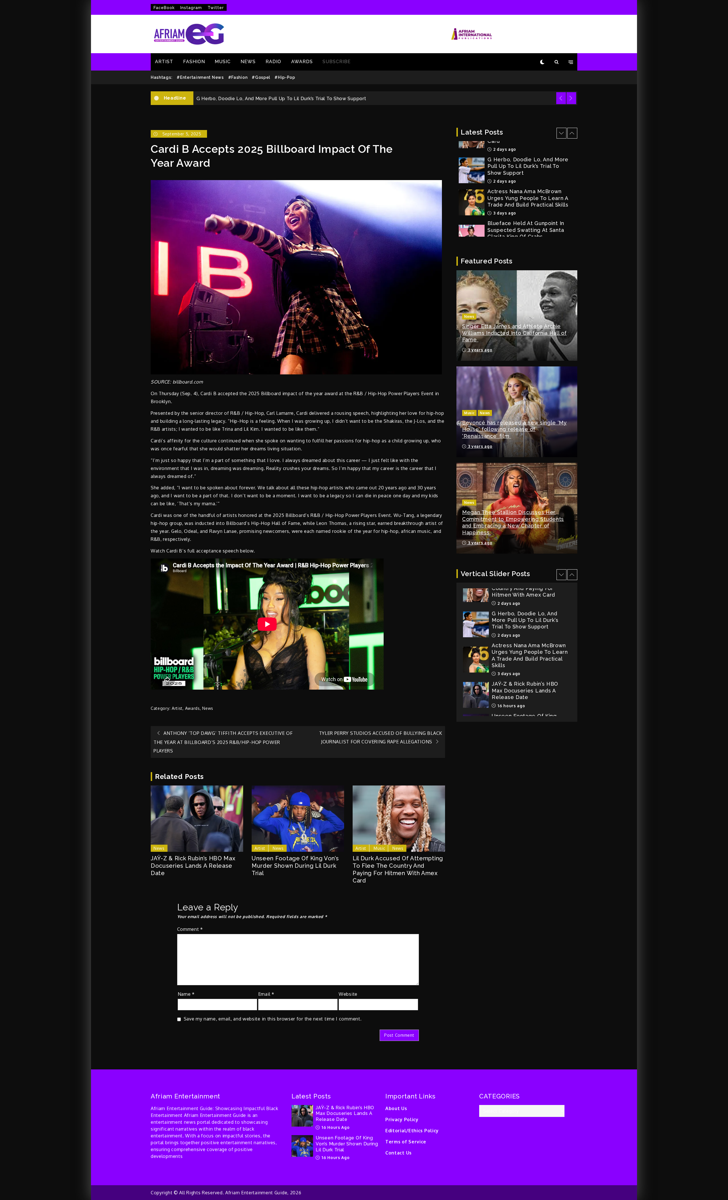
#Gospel (261, 77)
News (207, 708)
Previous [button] (561, 98)
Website (348, 994)
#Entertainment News (200, 77)
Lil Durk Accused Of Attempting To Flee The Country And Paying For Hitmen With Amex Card (398, 869)
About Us (396, 1108)
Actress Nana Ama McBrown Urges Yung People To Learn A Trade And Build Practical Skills (302, 98)
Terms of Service (405, 1142)
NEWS (248, 61)
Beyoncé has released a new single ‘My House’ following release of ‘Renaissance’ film (514, 429)
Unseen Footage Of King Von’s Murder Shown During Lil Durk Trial (295, 866)
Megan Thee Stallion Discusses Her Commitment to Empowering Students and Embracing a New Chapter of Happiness (513, 522)
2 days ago (504, 149)
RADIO (273, 61)
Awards (192, 708)
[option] (385, 98)
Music (379, 848)
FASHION (194, 61)
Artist (177, 708)
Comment (190, 929)
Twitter (216, 7)
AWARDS (302, 61)
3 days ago (504, 181)
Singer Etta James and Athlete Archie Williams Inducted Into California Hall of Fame (514, 333)
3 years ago (479, 349)
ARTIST (164, 61)
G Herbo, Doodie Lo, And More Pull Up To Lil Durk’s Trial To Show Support (525, 588)
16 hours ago (510, 673)
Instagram (191, 7)
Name (186, 994)
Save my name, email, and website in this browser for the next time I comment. (273, 1019)
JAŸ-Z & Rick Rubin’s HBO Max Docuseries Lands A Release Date (193, 866)
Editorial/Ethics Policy (412, 1130)
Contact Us (398, 1153)
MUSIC (223, 61)
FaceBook (164, 7)
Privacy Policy (402, 1119)
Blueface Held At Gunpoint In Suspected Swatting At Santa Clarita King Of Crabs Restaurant (525, 201)
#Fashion (238, 77)
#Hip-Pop (284, 77)
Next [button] (571, 98)
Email (266, 994)
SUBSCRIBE (336, 61)
